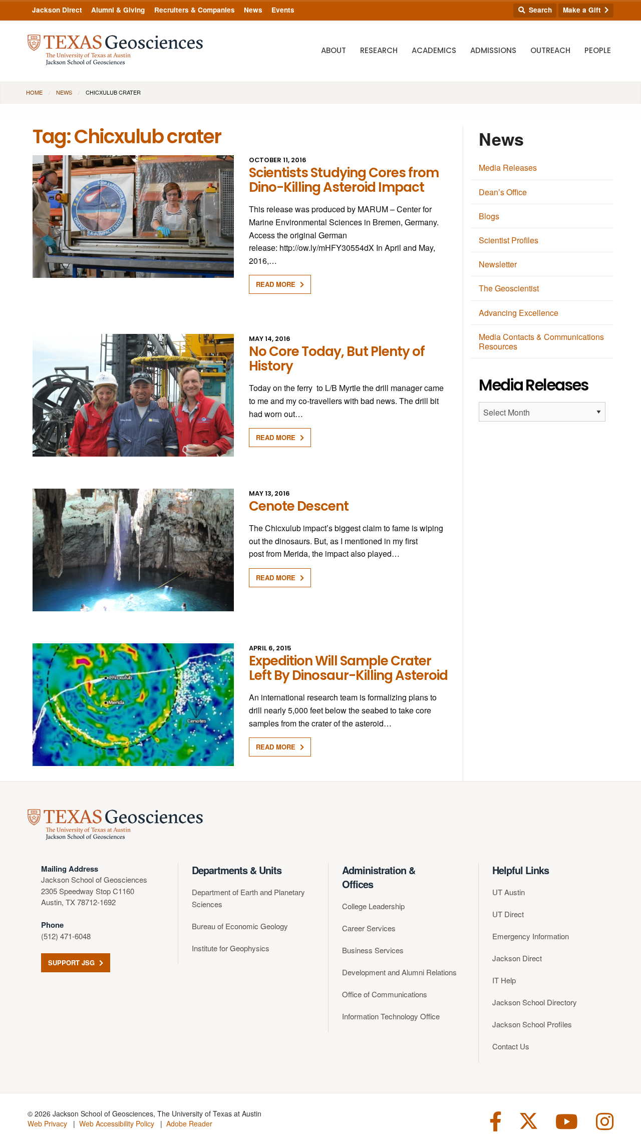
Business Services (373, 950)
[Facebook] (495, 1120)
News (253, 10)
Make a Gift (583, 10)
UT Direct (508, 914)
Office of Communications (384, 994)
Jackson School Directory (534, 1002)
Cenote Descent (299, 506)
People (597, 50)
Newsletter (498, 264)
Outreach (550, 50)
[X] (528, 1120)
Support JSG (72, 962)
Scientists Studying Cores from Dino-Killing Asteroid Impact (344, 180)
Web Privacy (47, 1123)
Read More (276, 284)
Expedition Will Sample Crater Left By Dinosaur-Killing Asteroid (348, 668)
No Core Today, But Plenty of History (337, 358)
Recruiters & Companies (194, 10)
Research (379, 50)
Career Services (369, 928)
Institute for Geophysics (230, 948)
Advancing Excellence (518, 312)
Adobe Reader (189, 1123)
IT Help (504, 980)
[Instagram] (604, 1120)
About (333, 50)
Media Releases (508, 167)
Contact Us (510, 1046)
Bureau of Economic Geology (240, 926)
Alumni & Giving (118, 10)
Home (34, 92)
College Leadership (373, 906)
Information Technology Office (391, 1016)
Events (282, 10)
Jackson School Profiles (532, 1024)
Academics (434, 50)
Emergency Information (530, 936)
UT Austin (508, 892)
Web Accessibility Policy (116, 1123)
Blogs (489, 216)
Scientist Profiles (508, 240)
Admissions (493, 50)
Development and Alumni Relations (399, 972)
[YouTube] (566, 1120)
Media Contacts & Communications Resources (541, 341)
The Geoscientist (509, 288)
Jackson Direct (57, 10)
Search (539, 10)
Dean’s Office (503, 192)
